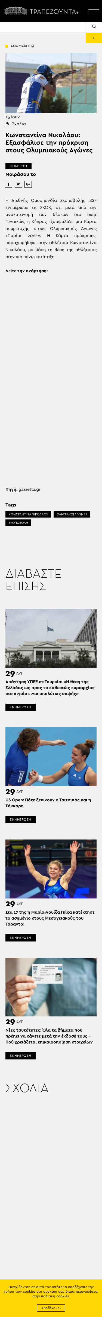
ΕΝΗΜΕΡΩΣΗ (18, 166)
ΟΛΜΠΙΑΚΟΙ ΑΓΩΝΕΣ (72, 514)
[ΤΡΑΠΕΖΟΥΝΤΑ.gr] (43, 11)
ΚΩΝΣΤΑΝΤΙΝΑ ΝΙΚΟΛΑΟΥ (28, 514)
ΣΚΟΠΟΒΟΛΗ (18, 522)
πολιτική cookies (55, 1296)
